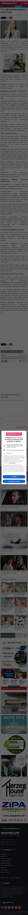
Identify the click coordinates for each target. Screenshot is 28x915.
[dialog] (14, 457)
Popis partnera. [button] (12, 463)
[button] (14, 453)
